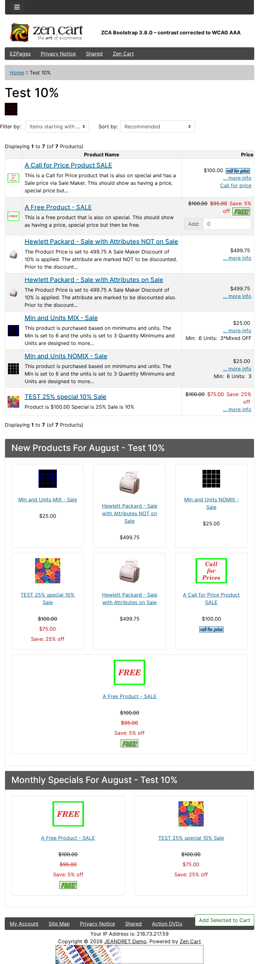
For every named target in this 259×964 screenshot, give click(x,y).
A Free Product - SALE (58, 207)
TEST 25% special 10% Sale (65, 396)
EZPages (20, 53)
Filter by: (10, 126)
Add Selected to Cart (224, 920)
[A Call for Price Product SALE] (13, 177)
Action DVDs (167, 923)
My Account (24, 923)
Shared (94, 53)
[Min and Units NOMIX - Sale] (13, 368)
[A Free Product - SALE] (13, 216)
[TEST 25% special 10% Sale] (13, 401)
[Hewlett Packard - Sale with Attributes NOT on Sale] (13, 254)
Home (17, 72)
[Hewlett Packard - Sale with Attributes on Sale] (13, 292)
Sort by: (108, 126)
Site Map (59, 923)
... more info (237, 178)
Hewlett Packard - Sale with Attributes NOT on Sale (101, 241)
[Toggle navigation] (17, 7)
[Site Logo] (46, 32)
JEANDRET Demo (125, 941)
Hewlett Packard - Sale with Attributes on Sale (94, 279)
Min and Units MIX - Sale (61, 318)
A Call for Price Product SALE (68, 165)
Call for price (235, 185)
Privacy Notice (58, 53)
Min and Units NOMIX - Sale (66, 356)
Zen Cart (123, 53)
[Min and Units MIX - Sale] (13, 330)
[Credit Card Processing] (129, 954)
